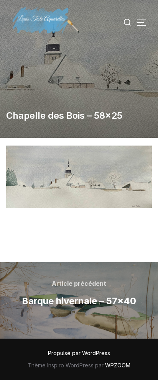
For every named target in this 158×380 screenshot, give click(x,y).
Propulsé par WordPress (79, 353)
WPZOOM (117, 365)
